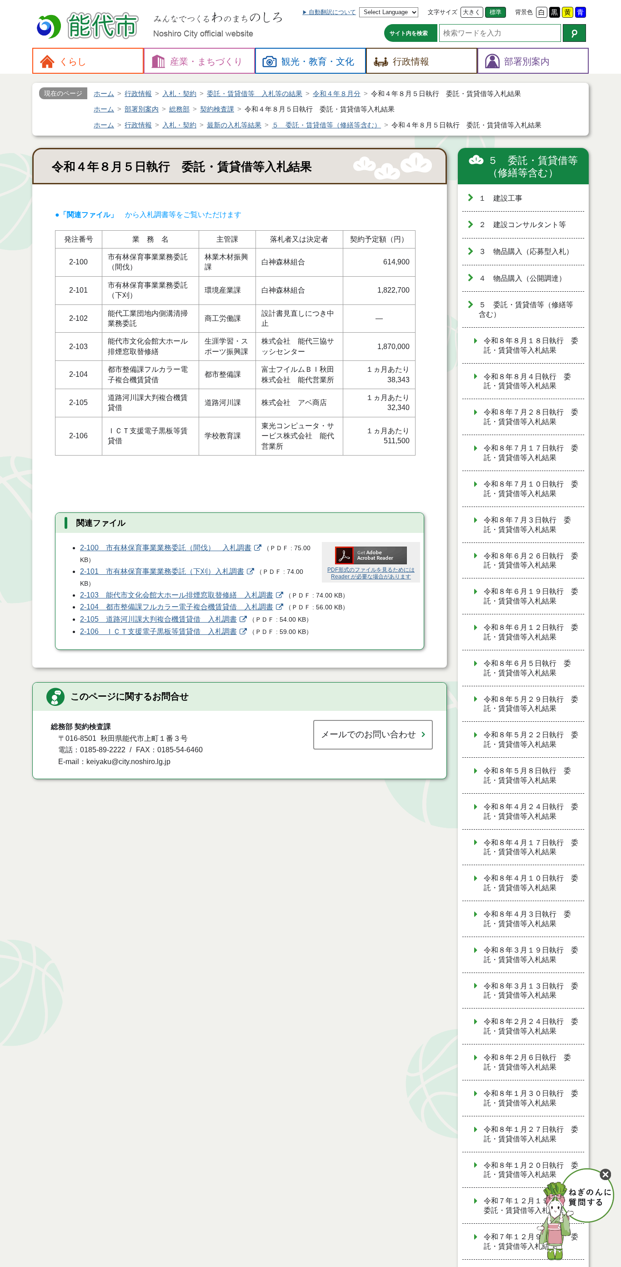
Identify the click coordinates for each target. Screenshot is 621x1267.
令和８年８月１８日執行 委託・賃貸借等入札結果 (531, 345)
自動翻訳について (332, 12)
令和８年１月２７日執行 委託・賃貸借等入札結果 (531, 1134)
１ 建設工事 (500, 198)
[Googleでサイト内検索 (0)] (574, 33)
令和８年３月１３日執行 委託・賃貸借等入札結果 (531, 990)
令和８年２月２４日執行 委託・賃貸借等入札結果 (531, 1026)
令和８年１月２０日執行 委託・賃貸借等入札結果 (531, 1170)
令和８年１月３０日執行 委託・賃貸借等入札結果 (531, 1098)
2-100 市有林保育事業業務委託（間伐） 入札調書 (165, 548)
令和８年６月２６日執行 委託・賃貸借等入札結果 (531, 560)
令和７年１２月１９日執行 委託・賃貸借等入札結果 (531, 1205)
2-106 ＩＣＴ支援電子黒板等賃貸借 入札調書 (158, 631)
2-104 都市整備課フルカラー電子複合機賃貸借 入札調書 (176, 607)
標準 (495, 12)
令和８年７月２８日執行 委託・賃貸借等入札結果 (531, 417)
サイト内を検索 (409, 33)
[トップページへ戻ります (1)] (89, 26)
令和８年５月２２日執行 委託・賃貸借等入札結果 (531, 739)
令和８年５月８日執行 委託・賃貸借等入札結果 (527, 775)
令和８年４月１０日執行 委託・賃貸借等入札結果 (531, 883)
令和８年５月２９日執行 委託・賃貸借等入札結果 (531, 704)
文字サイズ (442, 12)
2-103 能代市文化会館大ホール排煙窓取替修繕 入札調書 (176, 595)
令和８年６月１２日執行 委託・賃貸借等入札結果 (531, 632)
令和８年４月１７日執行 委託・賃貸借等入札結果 (531, 847)
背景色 (524, 12)
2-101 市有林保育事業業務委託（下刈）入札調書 (162, 571)
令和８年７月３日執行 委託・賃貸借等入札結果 (527, 524)
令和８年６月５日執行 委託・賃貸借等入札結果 (527, 668)
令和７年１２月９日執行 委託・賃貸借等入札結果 (531, 1241)
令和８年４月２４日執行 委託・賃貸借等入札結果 (531, 811)
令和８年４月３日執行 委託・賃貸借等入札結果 (527, 918)
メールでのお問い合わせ (368, 734)
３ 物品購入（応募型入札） (526, 251)
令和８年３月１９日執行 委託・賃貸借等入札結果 (531, 954)
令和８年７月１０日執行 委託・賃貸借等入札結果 (531, 488)
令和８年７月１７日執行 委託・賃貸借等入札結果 (531, 452)
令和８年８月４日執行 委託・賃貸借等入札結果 (527, 381)
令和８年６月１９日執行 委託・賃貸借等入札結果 (531, 596)
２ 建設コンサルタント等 (522, 224)
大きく (472, 12)
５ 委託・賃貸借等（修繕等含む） (533, 167)
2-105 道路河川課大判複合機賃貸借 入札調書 (158, 619)
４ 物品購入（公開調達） (522, 278)
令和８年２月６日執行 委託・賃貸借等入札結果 (527, 1062)
